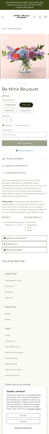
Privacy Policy (35, 409)
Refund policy (11, 364)
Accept (23, 415)
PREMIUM (9, 110)
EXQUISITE (26, 110)
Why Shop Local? (12, 347)
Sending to (11, 130)
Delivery (9, 125)
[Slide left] (19, 83)
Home (4, 28)
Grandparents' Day (13, 280)
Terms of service (12, 375)
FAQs (7, 335)
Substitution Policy (13, 369)
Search (8, 314)
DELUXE (26, 105)
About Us (9, 298)
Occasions (9, 286)
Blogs (7, 319)
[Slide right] (30, 83)
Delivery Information (14, 352)
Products (9, 292)
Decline (23, 421)
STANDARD (10, 105)
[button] (34, 17)
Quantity (6, 116)
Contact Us (10, 341)
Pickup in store (22, 125)
